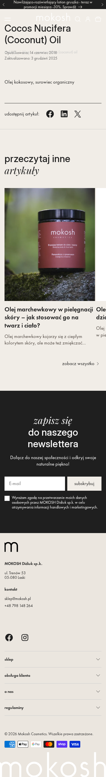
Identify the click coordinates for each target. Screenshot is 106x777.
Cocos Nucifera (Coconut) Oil (56, 51)
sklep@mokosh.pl (18, 598)
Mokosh (10, 51)
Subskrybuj (84, 483)
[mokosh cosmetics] (53, 19)
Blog (26, 51)
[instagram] (24, 637)
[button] (77, 19)
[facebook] (9, 637)
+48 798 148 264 (19, 605)
